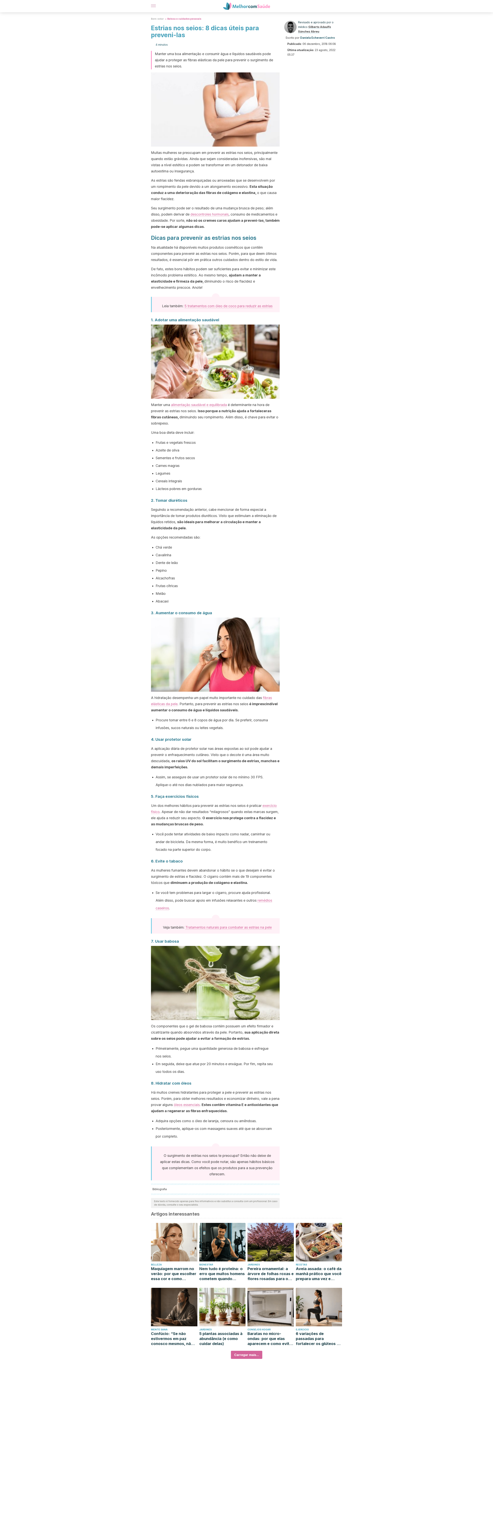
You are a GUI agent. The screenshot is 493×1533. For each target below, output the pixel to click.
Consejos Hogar (259, 1329)
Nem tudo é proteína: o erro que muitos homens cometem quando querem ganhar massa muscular (222, 1273)
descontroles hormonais (209, 214)
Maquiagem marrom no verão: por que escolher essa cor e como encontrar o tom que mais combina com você (173, 1273)
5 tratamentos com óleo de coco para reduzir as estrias (228, 306)
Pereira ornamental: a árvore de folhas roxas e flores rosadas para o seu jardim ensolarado (270, 1273)
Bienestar (206, 1264)
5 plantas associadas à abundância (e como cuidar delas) (220, 1338)
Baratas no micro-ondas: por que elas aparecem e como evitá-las (270, 1338)
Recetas (301, 1264)
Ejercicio (302, 1329)
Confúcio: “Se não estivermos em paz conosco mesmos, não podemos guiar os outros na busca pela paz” (172, 1338)
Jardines (253, 1264)
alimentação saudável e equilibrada (199, 405)
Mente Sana (159, 1329)
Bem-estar (157, 18)
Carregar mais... (246, 1355)
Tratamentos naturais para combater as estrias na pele (228, 927)
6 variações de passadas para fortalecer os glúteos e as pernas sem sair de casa (317, 1338)
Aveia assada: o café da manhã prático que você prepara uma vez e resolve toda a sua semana (318, 1273)
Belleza (156, 1264)
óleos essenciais (187, 1105)
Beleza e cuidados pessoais (184, 18)
